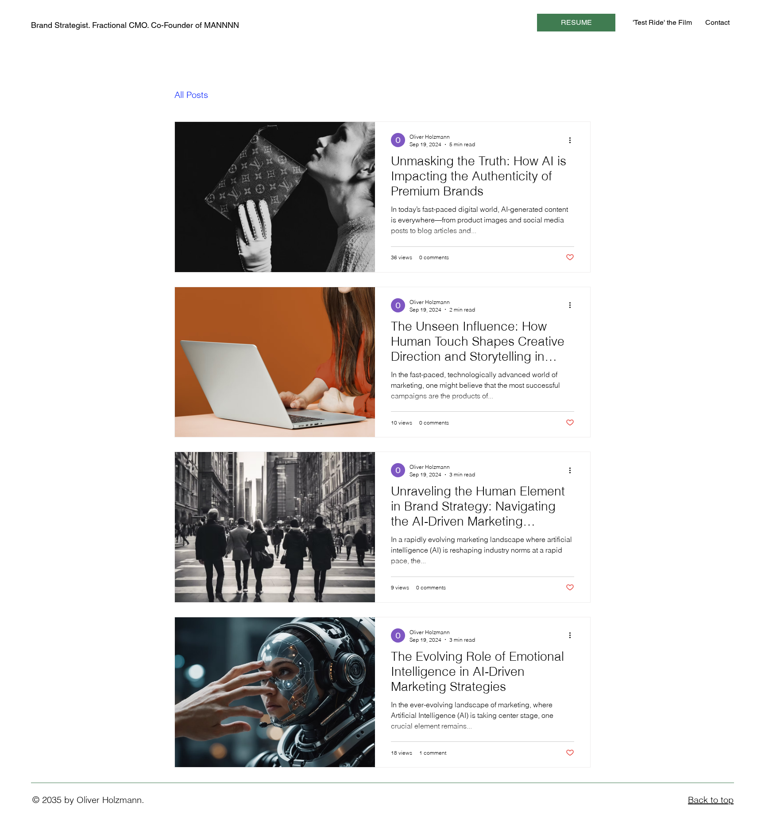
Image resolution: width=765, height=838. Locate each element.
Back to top (711, 799)
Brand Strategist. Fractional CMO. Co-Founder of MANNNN (135, 25)
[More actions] (573, 140)
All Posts (191, 94)
